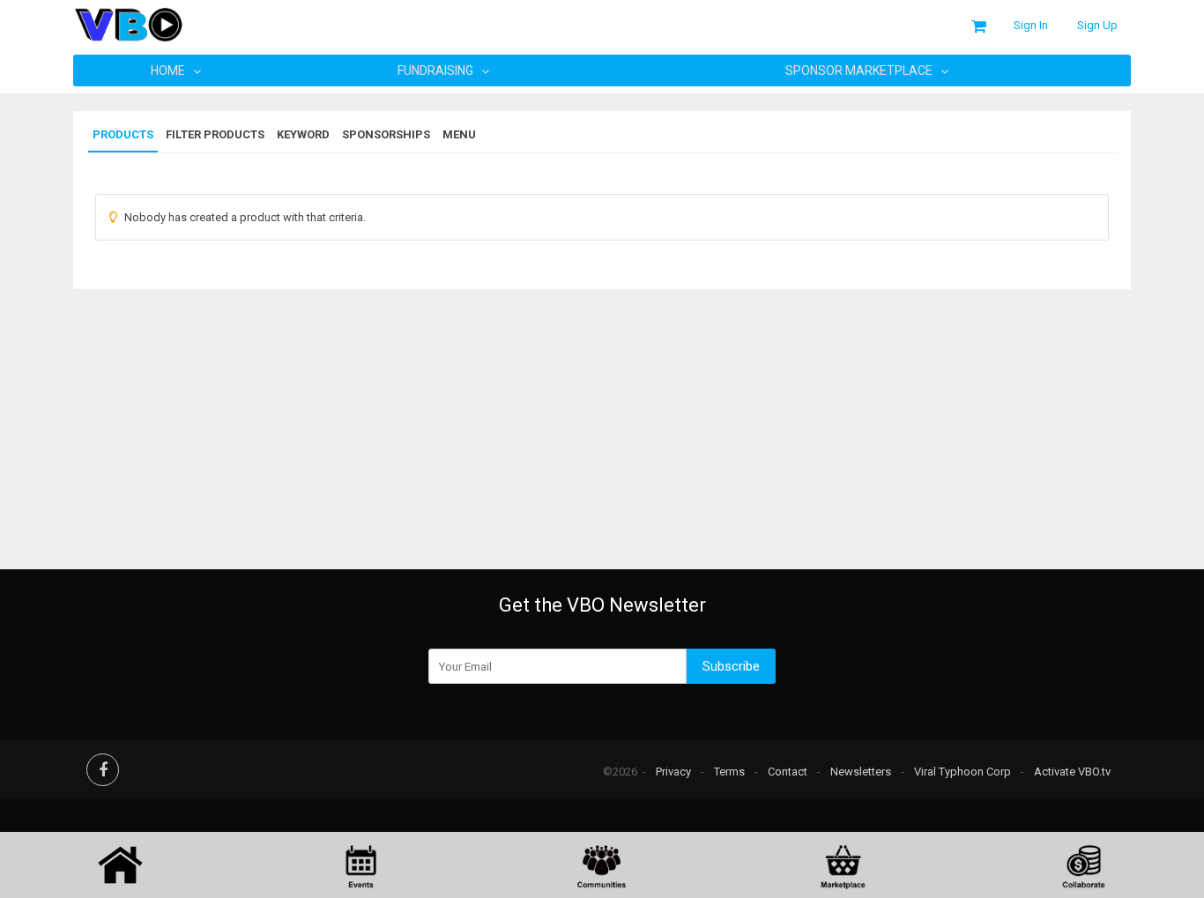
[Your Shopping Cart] (978, 26)
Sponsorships (386, 134)
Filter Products (215, 134)
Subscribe (731, 666)
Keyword (303, 134)
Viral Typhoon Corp (962, 771)
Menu (459, 134)
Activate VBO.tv (1072, 771)
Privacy (673, 771)
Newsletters (860, 771)
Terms (729, 771)
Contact (787, 771)
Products (123, 134)
